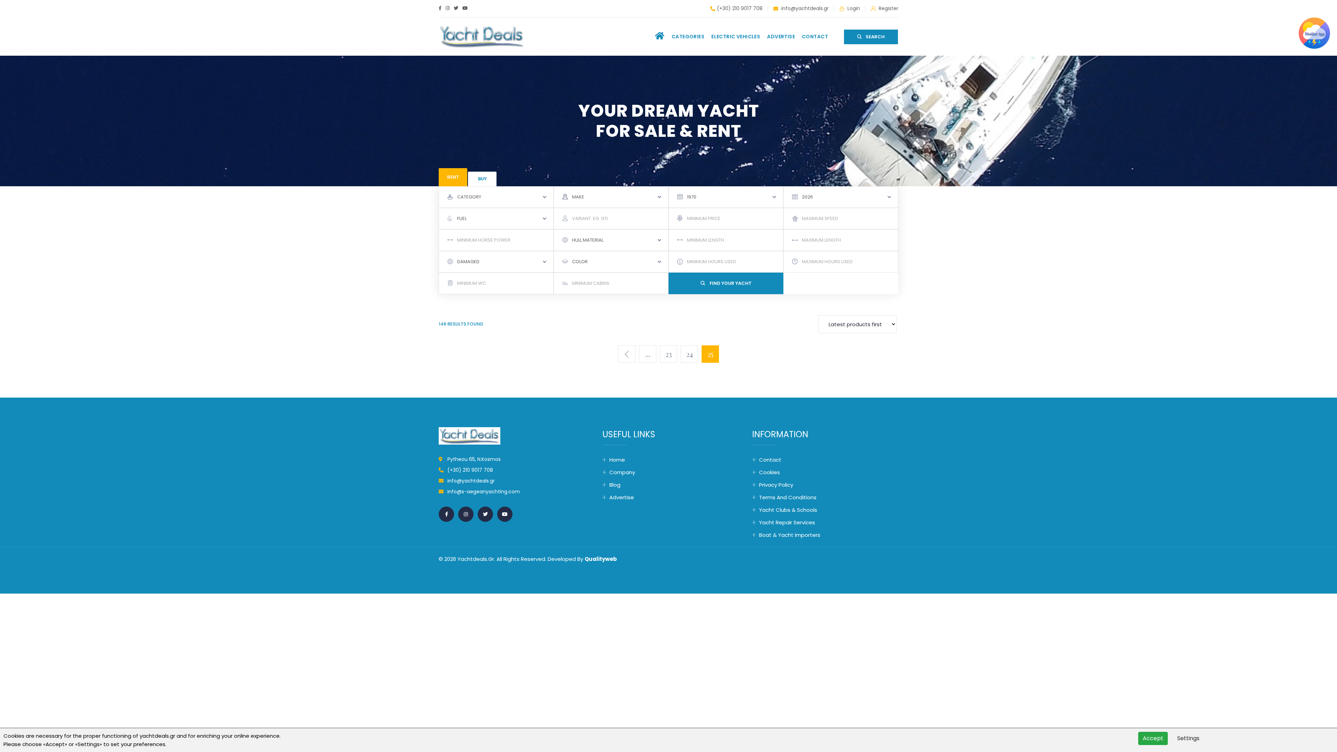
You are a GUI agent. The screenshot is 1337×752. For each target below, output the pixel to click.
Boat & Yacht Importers (789, 535)
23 (668, 354)
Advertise (621, 497)
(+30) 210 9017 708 (740, 8)
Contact (815, 36)
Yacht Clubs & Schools (788, 510)
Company (622, 472)
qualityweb (601, 559)
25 (710, 354)
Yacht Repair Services (787, 522)
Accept (1153, 738)
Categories (688, 36)
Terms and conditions (787, 497)
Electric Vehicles (735, 36)
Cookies (769, 472)
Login (853, 8)
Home (617, 459)
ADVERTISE (781, 36)
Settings (1188, 738)
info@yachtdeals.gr (804, 8)
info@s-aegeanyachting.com (483, 491)
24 (689, 354)
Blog (614, 484)
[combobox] (496, 197)
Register (887, 8)
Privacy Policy (776, 484)
